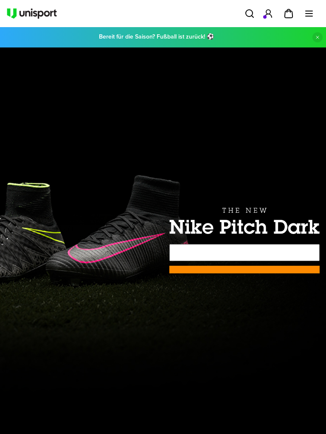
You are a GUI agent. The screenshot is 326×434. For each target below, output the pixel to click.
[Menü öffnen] (309, 13)
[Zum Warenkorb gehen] (288, 13)
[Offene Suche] (249, 13)
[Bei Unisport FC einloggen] (268, 13)
